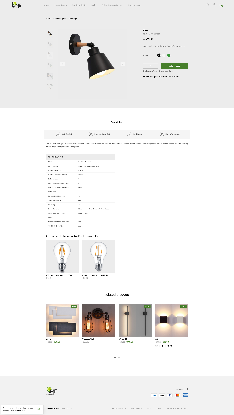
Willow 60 (123, 339)
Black (158, 55)
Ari (156, 339)
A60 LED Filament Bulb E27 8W (59, 275)
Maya (48, 339)
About (158, 408)
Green (168, 55)
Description (117, 122)
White (163, 55)
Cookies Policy (19, 410)
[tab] (117, 122)
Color (145, 55)
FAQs (149, 408)
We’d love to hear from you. (177, 408)
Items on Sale (134, 5)
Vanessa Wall (88, 339)
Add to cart (174, 66)
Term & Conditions (118, 408)
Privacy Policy (136, 408)
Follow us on (181, 389)
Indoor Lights (60, 18)
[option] (92, 64)
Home (46, 5)
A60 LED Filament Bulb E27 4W (95, 275)
